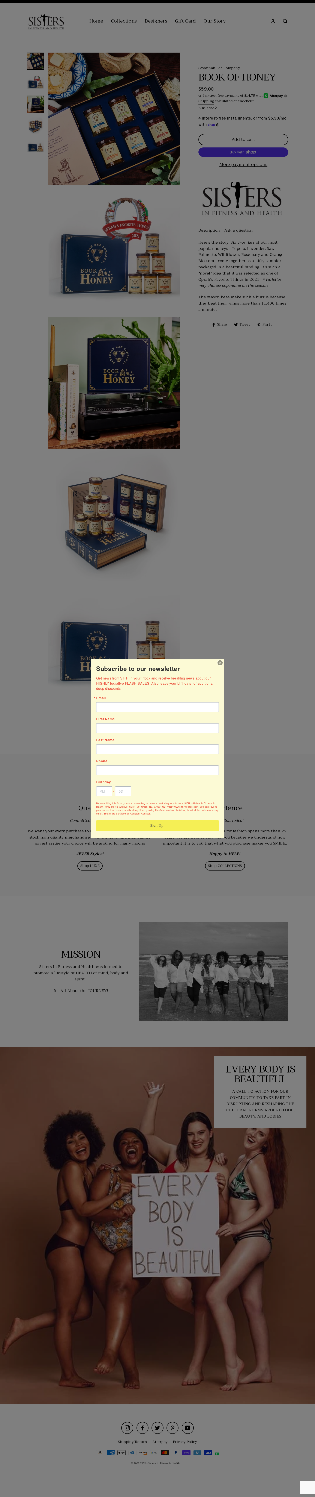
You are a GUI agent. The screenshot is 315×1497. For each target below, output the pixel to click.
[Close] (220, 662)
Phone (101, 761)
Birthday (103, 782)
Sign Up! (157, 826)
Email (101, 698)
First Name (105, 719)
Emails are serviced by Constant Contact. (127, 813)
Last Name (105, 740)
